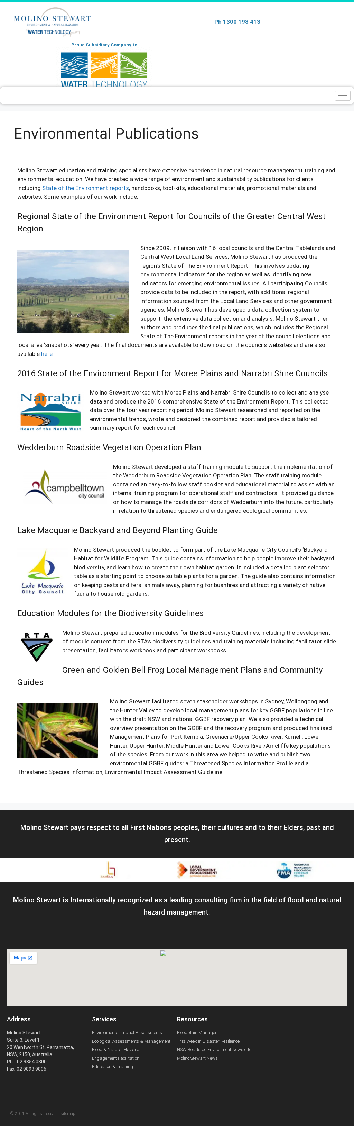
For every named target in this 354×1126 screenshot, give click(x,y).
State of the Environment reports (85, 187)
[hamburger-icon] (343, 96)
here (47, 353)
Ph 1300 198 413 (237, 21)
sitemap (68, 1113)
